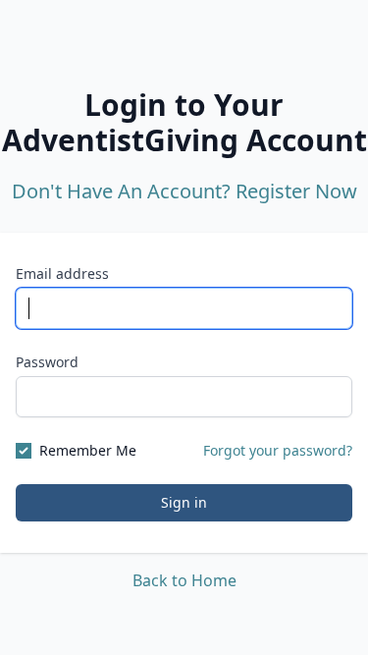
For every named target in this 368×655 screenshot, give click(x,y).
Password (47, 362)
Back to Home (184, 580)
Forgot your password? (277, 450)
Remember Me (87, 450)
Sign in (184, 502)
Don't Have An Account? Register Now (184, 191)
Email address (62, 273)
